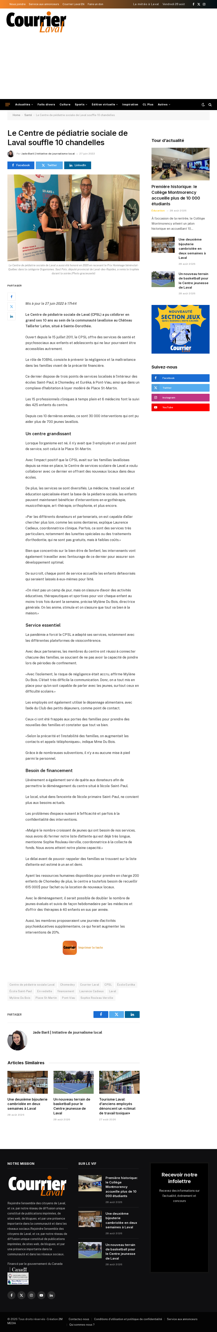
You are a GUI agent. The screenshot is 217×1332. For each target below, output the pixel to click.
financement (65, 991)
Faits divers (46, 104)
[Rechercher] (210, 104)
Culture (65, 104)
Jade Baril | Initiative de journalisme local (48, 153)
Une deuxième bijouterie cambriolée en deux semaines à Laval (27, 1104)
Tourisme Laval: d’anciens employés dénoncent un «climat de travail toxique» (117, 1106)
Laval (112, 991)
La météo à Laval (146, 4)
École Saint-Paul (21, 991)
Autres (163, 104)
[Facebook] (11, 297)
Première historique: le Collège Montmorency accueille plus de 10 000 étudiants (176, 195)
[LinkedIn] (11, 316)
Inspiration (130, 104)
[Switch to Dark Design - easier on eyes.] (203, 104)
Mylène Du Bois (20, 997)
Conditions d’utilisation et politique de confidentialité (128, 1319)
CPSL (108, 984)
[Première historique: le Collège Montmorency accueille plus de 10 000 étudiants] (181, 164)
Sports (80, 104)
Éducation (158, 210)
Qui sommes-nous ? (82, 1324)
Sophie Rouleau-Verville (97, 997)
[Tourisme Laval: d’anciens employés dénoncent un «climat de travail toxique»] (119, 1082)
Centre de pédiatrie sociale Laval (32, 984)
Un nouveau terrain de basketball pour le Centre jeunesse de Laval (71, 1106)
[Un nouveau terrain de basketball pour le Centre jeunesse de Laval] (73, 1082)
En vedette (44, 991)
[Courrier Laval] (36, 22)
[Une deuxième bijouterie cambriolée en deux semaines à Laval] (27, 1082)
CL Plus (148, 104)
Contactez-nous (79, 1319)
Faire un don (95, 4)
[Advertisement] (108, 67)
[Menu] (7, 104)
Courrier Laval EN (73, 4)
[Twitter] (11, 306)
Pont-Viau (68, 997)
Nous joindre (18, 4)
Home (16, 115)
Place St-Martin (46, 997)
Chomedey (67, 984)
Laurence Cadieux (91, 991)
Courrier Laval (89, 984)
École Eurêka (126, 984)
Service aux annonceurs (44, 4)
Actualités (22, 104)
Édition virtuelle (103, 104)
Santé (28, 115)
